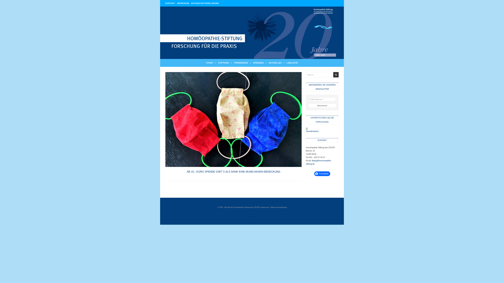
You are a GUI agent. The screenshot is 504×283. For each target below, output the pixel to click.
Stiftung (223, 63)
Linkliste (292, 63)
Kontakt (170, 3)
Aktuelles (275, 63)
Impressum (183, 3)
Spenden (258, 63)
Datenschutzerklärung (205, 3)
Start (209, 63)
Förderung (241, 63)
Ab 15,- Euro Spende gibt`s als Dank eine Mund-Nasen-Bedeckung (233, 171)
